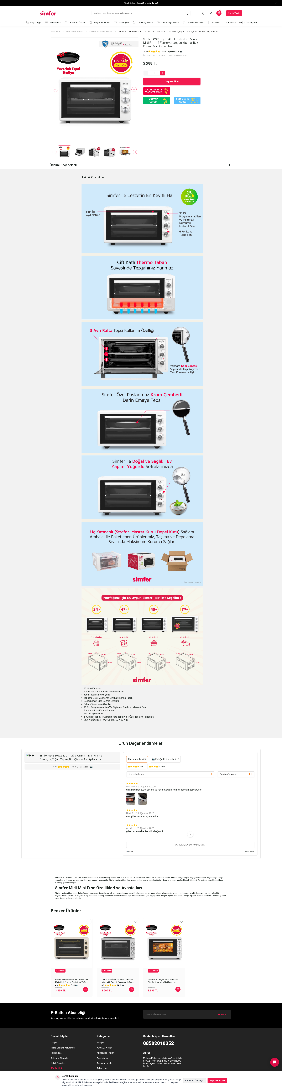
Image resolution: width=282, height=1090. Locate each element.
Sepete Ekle (172, 81)
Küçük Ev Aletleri (102, 22)
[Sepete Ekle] (85, 989)
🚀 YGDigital (130, 851)
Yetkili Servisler (58, 1063)
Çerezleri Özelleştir (194, 1080)
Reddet (112, 1082)
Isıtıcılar (216, 22)
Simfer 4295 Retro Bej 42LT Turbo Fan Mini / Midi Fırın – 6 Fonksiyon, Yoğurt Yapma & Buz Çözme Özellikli (71, 980)
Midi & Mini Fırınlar (74, 31)
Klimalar (232, 22)
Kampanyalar (251, 22)
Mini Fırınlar (55, 22)
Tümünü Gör (57, 1068)
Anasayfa (55, 31)
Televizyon (124, 22)
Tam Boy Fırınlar (145, 22)
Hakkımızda (56, 1053)
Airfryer (100, 1042)
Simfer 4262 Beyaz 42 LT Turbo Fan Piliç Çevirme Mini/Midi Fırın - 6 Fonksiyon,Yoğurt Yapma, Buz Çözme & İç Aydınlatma (164, 980)
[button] (55, 89)
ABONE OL (222, 1014)
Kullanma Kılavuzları (60, 1058)
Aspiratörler (102, 1058)
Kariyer (54, 1042)
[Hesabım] (211, 13)
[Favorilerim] (203, 13)
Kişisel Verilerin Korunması (63, 1048)
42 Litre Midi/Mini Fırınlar (100, 31)
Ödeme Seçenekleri (63, 165)
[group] (95, 90)
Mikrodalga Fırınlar (170, 22)
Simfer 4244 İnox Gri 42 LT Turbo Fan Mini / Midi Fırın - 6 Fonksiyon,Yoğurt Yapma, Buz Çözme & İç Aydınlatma (117, 980)
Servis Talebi (234, 13)
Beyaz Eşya (35, 22)
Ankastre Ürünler (77, 22)
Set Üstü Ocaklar (196, 22)
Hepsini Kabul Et (217, 1080)
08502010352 (158, 1043)
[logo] (48, 13)
